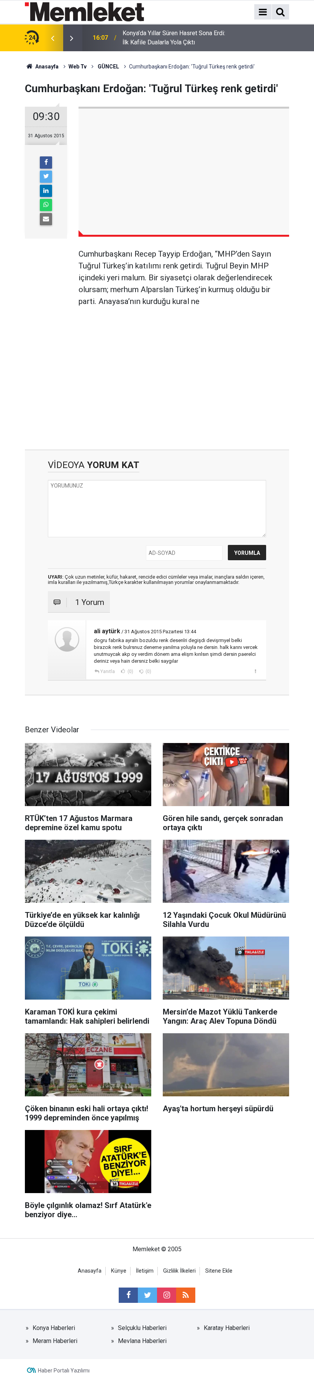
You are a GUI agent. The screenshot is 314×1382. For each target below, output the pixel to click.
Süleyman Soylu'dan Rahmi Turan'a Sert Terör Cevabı (174, 37)
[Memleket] (84, 11)
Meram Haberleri (55, 1341)
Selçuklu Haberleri (142, 1328)
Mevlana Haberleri (142, 1341)
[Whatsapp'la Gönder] (46, 205)
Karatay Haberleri (227, 1328)
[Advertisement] (183, 372)
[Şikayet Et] (255, 671)
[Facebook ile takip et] (128, 1295)
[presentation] (52, 37)
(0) (129, 671)
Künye (118, 1271)
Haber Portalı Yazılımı (64, 1370)
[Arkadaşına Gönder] (46, 219)
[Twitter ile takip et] (147, 1295)
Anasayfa (89, 1271)
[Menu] (263, 12)
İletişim (145, 1271)
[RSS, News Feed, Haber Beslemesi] (185, 1295)
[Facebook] (46, 162)
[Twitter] (46, 177)
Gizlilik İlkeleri (179, 1271)
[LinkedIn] (46, 191)
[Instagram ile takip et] (166, 1295)
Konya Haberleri (54, 1328)
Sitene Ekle (218, 1271)
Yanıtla (107, 671)
